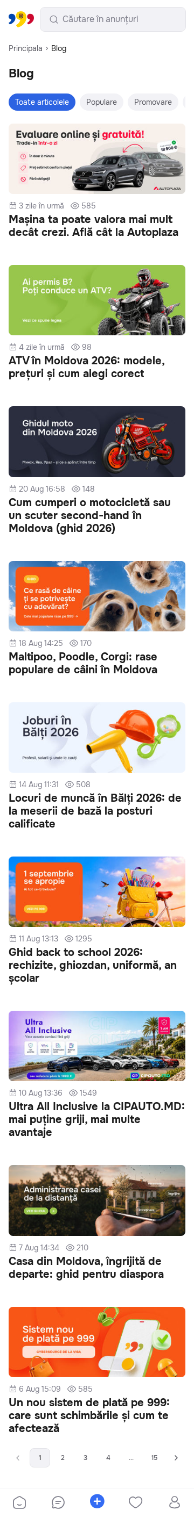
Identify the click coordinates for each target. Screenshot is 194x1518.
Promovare (153, 102)
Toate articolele (42, 102)
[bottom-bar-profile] (175, 1503)
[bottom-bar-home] (19, 1503)
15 (154, 1458)
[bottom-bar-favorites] (135, 1503)
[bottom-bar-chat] (58, 1503)
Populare (101, 102)
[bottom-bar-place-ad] (97, 1503)
